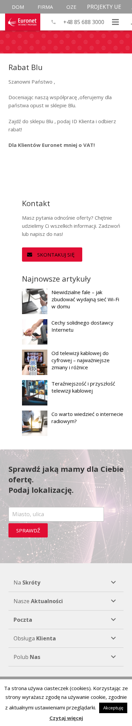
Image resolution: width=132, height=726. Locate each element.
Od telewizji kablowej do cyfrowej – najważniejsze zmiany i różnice (80, 360)
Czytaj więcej (66, 717)
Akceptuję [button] (113, 708)
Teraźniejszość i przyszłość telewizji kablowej (83, 387)
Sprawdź (28, 530)
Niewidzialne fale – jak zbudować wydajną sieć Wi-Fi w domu (85, 299)
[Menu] (115, 22)
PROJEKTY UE (104, 6)
